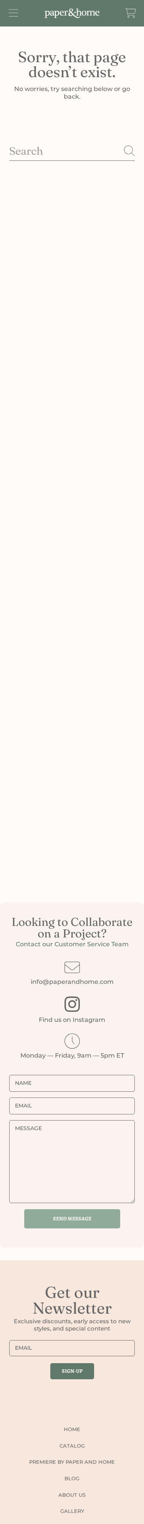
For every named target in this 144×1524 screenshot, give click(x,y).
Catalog (72, 1446)
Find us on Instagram (72, 1019)
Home (72, 1429)
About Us (72, 1495)
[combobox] (72, 151)
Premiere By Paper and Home (72, 1462)
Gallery (72, 1511)
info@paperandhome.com (72, 981)
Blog (72, 1478)
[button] (13, 13)
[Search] (129, 150)
